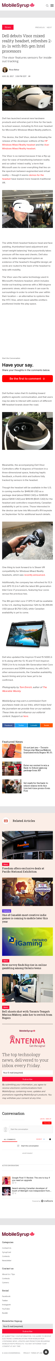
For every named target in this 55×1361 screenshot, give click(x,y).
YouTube (6, 1308)
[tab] (9, 1139)
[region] (27, 1158)
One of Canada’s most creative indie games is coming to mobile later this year (25, 918)
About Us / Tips (8, 1274)
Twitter (21, 725)
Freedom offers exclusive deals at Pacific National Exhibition (23, 870)
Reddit (46, 725)
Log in (42, 1119)
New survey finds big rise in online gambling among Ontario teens (24, 966)
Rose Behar (14, 70)
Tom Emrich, (25, 687)
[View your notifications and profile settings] (50, 1139)
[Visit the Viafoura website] (47, 1201)
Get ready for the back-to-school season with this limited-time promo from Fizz (37, 787)
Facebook (8, 725)
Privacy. (26, 1353)
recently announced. (34, 574)
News (8, 27)
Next (49, 27)
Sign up (48, 1119)
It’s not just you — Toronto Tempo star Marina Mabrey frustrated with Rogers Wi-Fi (38, 750)
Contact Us (6, 1248)
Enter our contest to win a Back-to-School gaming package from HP (36, 768)
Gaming (6, 911)
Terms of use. (37, 1353)
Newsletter (6, 1260)
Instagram (6, 1304)
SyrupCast (6, 1252)
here (25, 716)
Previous (40, 27)
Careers (5, 1282)
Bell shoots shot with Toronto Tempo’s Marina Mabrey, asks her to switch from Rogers (27, 1015)
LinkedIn (33, 725)
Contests (6, 1256)
